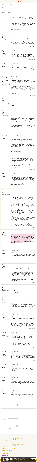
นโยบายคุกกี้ (6, 460)
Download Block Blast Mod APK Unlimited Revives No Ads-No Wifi (22, 244)
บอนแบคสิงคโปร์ (15, 448)
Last (23, 405)
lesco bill (31, 121)
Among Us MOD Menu (18, 324)
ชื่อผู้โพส (3, 419)
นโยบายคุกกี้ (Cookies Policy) (17, 443)
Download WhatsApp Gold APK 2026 (17, 355)
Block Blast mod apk (18, 43)
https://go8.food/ (17, 29)
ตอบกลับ (10, 428)
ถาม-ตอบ (9, 4)
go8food (13, 4)
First (14, 405)
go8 (11, 12)
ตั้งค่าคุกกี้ (28, 459)
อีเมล (3, 422)
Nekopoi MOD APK (14, 167)
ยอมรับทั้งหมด (33, 459)
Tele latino (12, 381)
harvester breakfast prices (24, 209)
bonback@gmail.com (7, 450)
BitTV (17, 336)
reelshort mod (23, 291)
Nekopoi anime (26, 102)
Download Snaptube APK (18, 394)
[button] (33, 1)
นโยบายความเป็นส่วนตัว (21, 459)
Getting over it (25, 303)
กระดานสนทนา (4, 4)
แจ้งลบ (12, 10)
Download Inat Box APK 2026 (16, 368)
